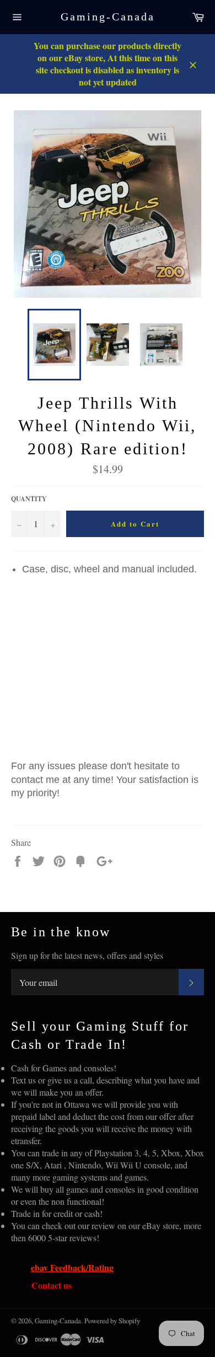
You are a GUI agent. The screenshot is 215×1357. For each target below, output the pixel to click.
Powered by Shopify (112, 1321)
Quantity (29, 499)
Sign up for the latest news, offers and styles (87, 955)
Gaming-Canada (108, 16)
